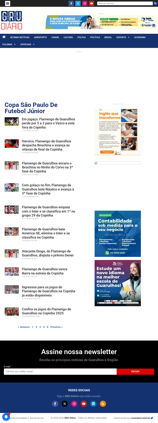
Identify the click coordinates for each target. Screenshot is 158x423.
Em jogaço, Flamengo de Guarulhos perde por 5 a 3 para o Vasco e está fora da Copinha (48, 123)
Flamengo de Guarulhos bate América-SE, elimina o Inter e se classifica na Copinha (46, 233)
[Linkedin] (93, 404)
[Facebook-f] (71, 3)
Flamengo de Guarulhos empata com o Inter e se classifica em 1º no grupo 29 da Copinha (48, 211)
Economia (140, 37)
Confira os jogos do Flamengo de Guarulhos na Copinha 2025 (46, 311)
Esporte (121, 37)
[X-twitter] (78, 3)
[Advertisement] (79, 75)
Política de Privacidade (16, 418)
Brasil (108, 37)
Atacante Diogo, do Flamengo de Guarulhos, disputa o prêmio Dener (48, 253)
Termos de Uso (37, 418)
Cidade (55, 37)
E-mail (7, 366)
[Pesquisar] (155, 3)
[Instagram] (84, 3)
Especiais (26, 44)
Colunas (7, 44)
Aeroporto (40, 37)
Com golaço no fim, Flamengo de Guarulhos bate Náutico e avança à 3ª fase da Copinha (48, 189)
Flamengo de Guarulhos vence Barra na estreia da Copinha (44, 271)
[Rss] (103, 404)
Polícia (81, 37)
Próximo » (56, 327)
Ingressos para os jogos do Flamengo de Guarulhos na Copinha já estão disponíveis (48, 291)
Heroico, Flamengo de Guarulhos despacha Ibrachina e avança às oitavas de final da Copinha (46, 145)
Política (95, 37)
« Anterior (24, 327)
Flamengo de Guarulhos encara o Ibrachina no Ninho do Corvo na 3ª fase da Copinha (47, 167)
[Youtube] (91, 3)
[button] (7, 3)
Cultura (68, 37)
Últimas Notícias (19, 37)
